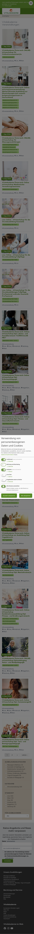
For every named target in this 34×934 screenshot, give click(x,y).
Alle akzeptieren (25, 495)
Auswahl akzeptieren (9, 495)
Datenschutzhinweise (7, 454)
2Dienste (9, 461)
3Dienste (9, 481)
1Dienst (9, 471)
